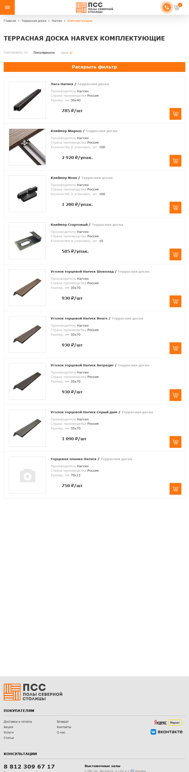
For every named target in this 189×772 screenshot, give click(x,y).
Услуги (9, 732)
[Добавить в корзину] (175, 114)
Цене (64, 52)
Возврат (63, 721)
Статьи (9, 738)
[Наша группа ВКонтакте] (167, 732)
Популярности (44, 52)
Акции (8, 727)
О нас (61, 732)
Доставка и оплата (18, 721)
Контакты (64, 727)
